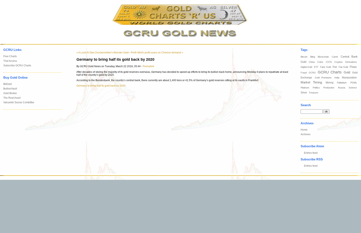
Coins (320, 62)
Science (353, 87)
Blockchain (323, 56)
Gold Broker (10, 93)
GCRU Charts (329, 72)
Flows (353, 66)
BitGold (7, 84)
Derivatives (351, 62)
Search (306, 105)
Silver (304, 92)
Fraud (304, 72)
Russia (341, 87)
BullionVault (10, 88)
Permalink (148, 66)
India (336, 77)
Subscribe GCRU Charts (17, 65)
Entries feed (311, 152)
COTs (329, 62)
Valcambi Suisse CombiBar (18, 102)
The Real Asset (11, 97)
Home (304, 129)
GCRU (312, 72)
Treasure (313, 92)
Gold (347, 72)
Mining (329, 82)
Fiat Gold (343, 67)
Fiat (335, 66)
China (312, 62)
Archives (305, 134)
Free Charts (10, 56)
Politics (316, 87)
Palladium (342, 82)
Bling (312, 56)
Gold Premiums (323, 77)
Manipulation (349, 77)
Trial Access (10, 60)
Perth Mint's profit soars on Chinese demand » (157, 52)
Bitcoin (304, 56)
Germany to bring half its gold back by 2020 (101, 85)
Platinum (305, 87)
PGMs (353, 82)
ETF (316, 67)
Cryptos (338, 62)
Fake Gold (325, 67)
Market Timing (311, 82)
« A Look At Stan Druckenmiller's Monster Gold (102, 52)
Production (328, 87)
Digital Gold (306, 67)
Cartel (335, 56)
